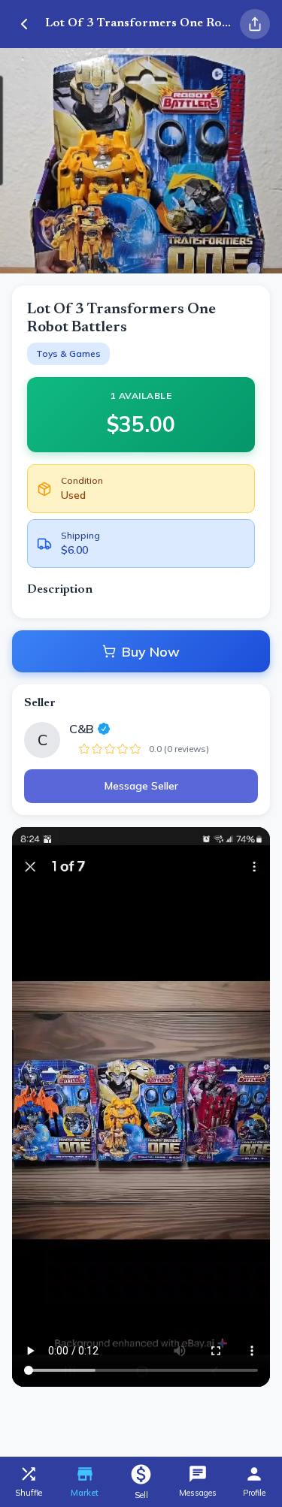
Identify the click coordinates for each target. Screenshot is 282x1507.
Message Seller (141, 786)
